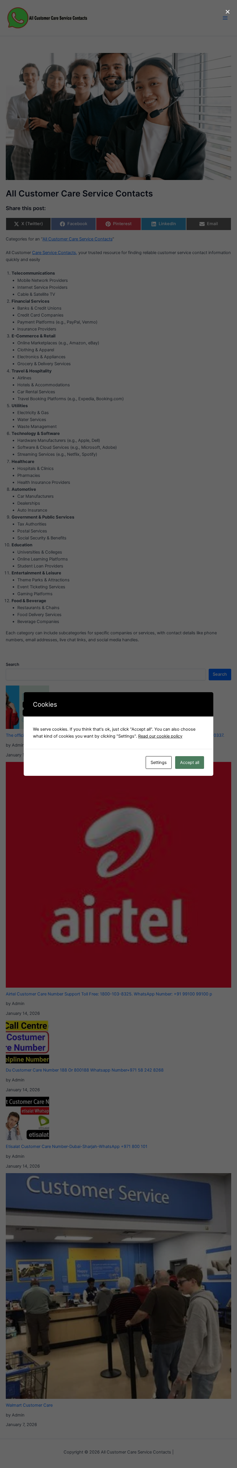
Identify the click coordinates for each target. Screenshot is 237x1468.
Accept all (189, 762)
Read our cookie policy (160, 736)
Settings (159, 762)
